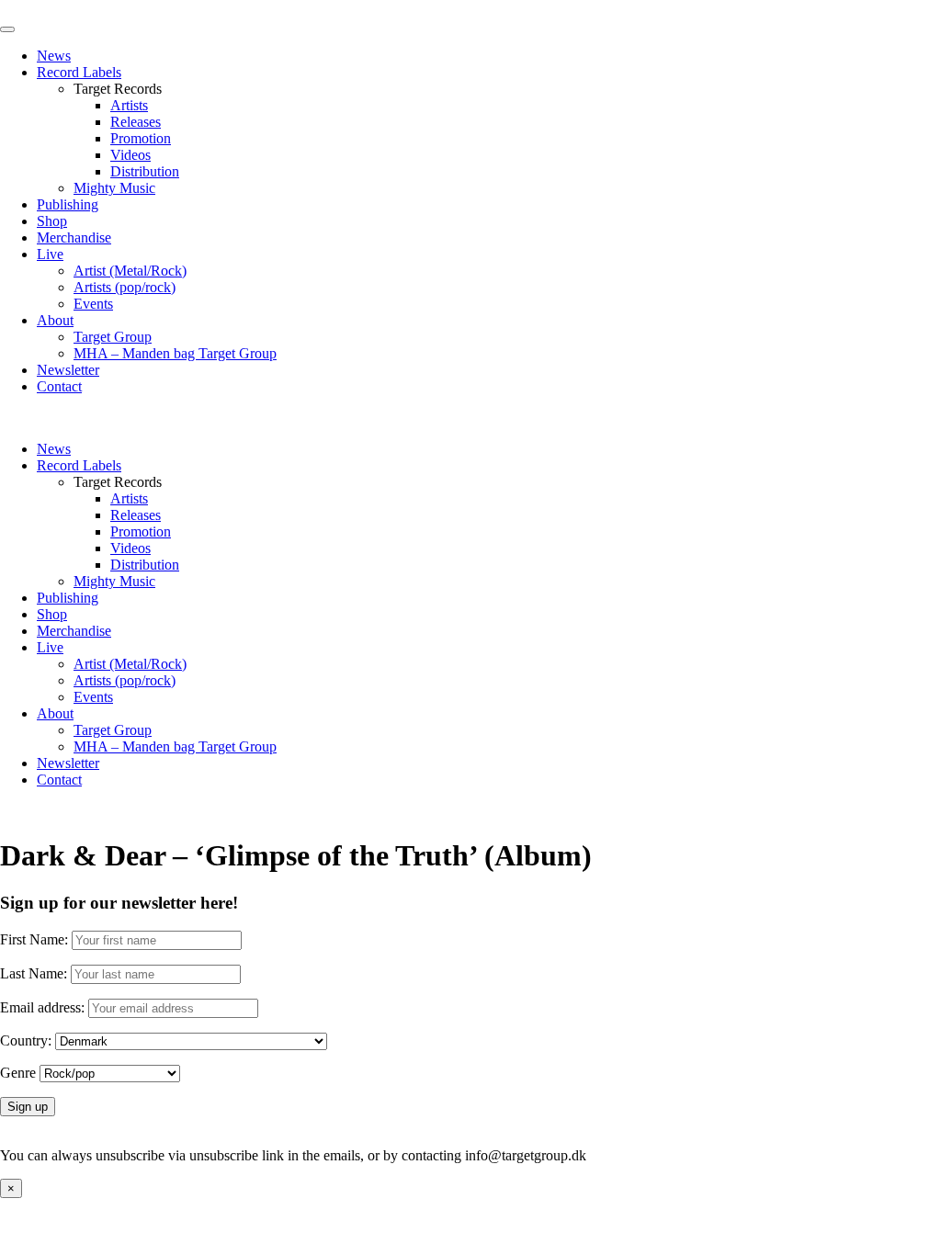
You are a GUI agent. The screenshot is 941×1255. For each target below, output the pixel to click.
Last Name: (33, 973)
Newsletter (68, 370)
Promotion (140, 138)
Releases (135, 122)
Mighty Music (114, 188)
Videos (130, 155)
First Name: (34, 939)
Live (50, 254)
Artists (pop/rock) (125, 287)
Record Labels (79, 72)
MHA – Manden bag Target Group (175, 353)
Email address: (44, 1007)
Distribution (144, 171)
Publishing (67, 204)
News (54, 55)
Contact (59, 386)
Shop (52, 221)
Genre (18, 1072)
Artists (129, 105)
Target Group (113, 337)
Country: (25, 1040)
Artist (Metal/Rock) (130, 270)
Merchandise (74, 237)
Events (93, 303)
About (55, 320)
